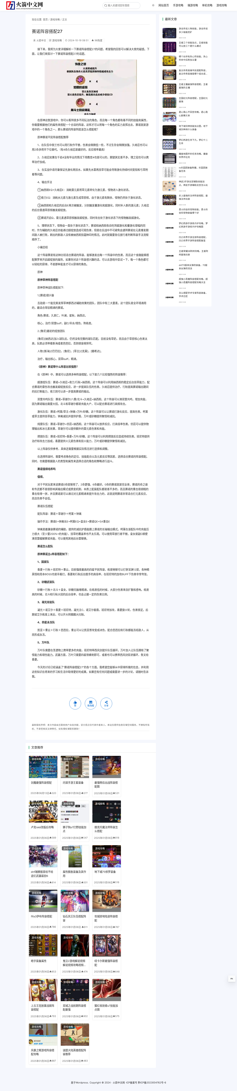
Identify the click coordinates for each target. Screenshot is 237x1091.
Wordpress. (82, 1082)
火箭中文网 (119, 1082)
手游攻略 (178, 5)
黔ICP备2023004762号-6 (152, 1082)
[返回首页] (26, 5)
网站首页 (163, 5)
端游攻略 (193, 5)
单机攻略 (207, 5)
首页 (45, 19)
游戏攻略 (221, 5)
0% (232, 979)
